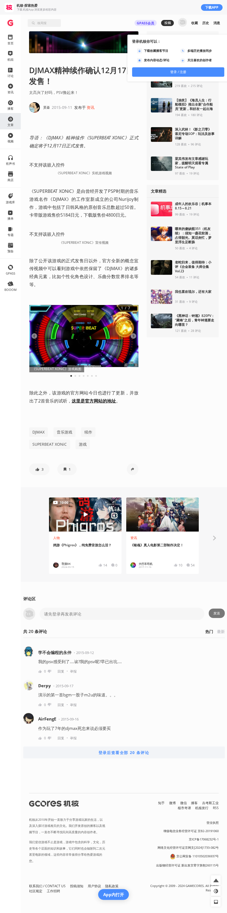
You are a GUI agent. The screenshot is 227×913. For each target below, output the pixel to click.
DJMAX (38, 432)
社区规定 (35, 891)
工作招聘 (53, 891)
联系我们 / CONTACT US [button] (47, 886)
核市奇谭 (184, 808)
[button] (39, 469)
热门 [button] (209, 631)
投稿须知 (76, 886)
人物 (56, 537)
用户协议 (94, 886)
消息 (216, 22)
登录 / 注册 (178, 72)
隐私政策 (111, 886)
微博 (172, 803)
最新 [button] (221, 631)
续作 (88, 432)
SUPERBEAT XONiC (49, 444)
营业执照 (213, 823)
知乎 (161, 803)
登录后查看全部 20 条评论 (124, 752)
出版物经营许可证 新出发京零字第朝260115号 (187, 865)
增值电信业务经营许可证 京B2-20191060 (191, 831)
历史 (205, 22)
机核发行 (201, 808)
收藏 (194, 22)
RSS (216, 808)
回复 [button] (61, 671)
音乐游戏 (64, 432)
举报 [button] (73, 671)
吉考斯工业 (210, 803)
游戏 (83, 444)
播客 (194, 803)
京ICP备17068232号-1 (204, 839)
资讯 (90, 107)
